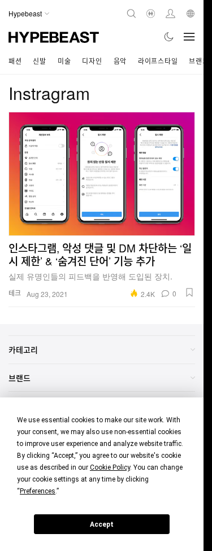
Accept (102, 524)
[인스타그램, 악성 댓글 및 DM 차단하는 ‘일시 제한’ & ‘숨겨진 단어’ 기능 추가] (101, 174)
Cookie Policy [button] (110, 467)
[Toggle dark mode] (169, 36)
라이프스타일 (158, 60)
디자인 (92, 60)
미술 (64, 60)
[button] (189, 292)
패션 (14, 60)
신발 (39, 60)
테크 (14, 293)
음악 (120, 60)
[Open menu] (189, 36)
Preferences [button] (37, 491)
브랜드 (199, 60)
